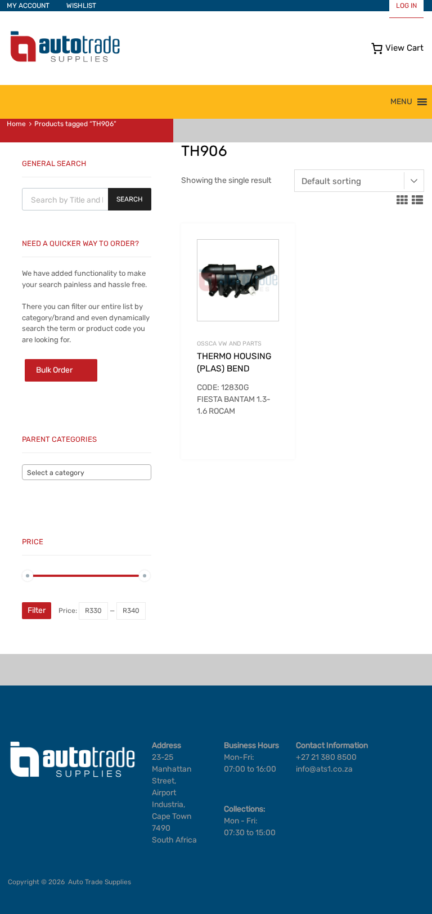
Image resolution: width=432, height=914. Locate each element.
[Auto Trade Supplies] (64, 61)
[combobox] (86, 472)
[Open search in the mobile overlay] (86, 199)
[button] (401, 102)
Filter (37, 610)
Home (16, 124)
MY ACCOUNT (28, 6)
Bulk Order (54, 370)
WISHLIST (81, 6)
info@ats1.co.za (324, 769)
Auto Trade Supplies (99, 882)
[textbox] (86, 473)
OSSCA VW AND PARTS (229, 343)
